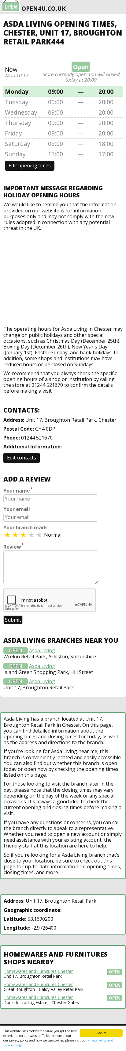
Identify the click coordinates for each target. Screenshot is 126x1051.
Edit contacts (21, 457)
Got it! (101, 1033)
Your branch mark (25, 528)
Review (13, 546)
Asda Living (42, 650)
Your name (18, 490)
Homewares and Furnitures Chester (38, 971)
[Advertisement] (63, 277)
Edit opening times (30, 165)
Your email (16, 509)
